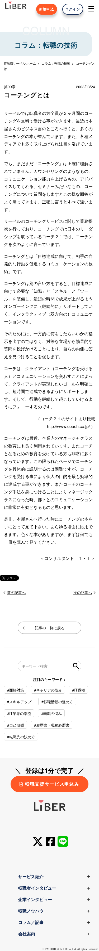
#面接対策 (15, 690)
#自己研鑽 (15, 725)
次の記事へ (82, 592)
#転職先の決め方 (21, 736)
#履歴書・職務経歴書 (51, 725)
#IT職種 (78, 690)
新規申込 (46, 9)
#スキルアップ (19, 701)
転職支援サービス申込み (52, 784)
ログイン (72, 9)
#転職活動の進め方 (57, 701)
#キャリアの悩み (48, 690)
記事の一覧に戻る (49, 627)
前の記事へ (16, 592)
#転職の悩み (51, 713)
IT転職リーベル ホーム (20, 63)
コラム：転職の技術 (56, 63)
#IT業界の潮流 (19, 713)
